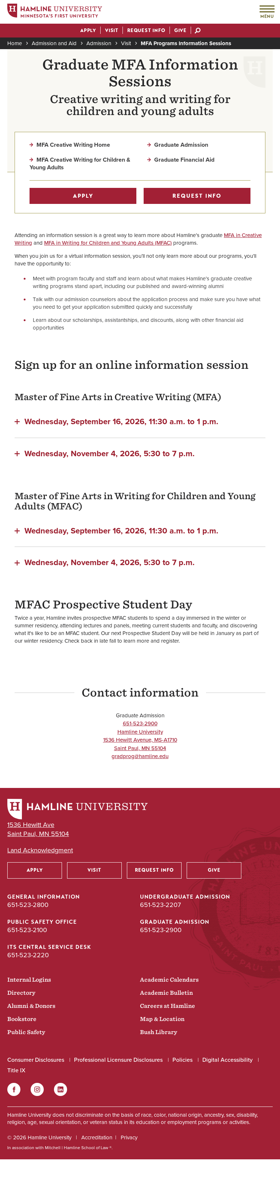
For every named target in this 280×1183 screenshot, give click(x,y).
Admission (98, 43)
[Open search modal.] (197, 31)
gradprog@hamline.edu (140, 756)
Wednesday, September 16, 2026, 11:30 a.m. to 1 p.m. (121, 420)
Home (14, 43)
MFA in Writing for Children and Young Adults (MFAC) (108, 243)
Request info (197, 196)
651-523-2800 (27, 905)
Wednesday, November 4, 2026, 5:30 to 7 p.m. (109, 452)
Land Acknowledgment (40, 850)
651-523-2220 (28, 955)
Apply (83, 196)
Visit (126, 43)
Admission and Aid (54, 43)
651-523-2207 (160, 905)
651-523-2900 (140, 723)
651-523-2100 (27, 930)
